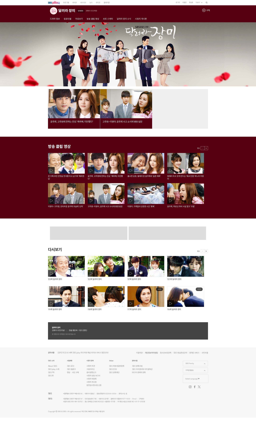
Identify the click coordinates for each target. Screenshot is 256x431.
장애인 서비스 (194, 353)
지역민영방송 (188, 369)
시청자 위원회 (92, 379)
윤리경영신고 (91, 372)
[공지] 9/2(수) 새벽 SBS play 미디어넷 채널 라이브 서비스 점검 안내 (83, 352)
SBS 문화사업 (137, 366)
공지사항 (51, 352)
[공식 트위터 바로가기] (199, 387)
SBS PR (51, 372)
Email (134, 399)
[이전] (202, 148)
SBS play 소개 (53, 369)
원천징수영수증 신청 (94, 385)
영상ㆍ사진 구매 (73, 372)
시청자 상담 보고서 (93, 375)
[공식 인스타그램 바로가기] (190, 387)
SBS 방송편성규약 (180, 353)
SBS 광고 (70, 366)
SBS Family (188, 362)
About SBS (52, 366)
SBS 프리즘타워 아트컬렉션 (142, 369)
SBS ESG (113, 369)
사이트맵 (205, 353)
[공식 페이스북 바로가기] (194, 387)
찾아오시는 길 (123, 394)
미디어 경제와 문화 (139, 372)
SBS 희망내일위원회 (116, 366)
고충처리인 (91, 369)
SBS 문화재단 (114, 372)
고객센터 (141, 399)
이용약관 (139, 353)
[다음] (206, 148)
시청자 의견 (91, 366)
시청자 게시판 (92, 382)
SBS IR (51, 375)
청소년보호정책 (165, 353)
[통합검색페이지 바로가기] (206, 2)
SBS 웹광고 (71, 369)
